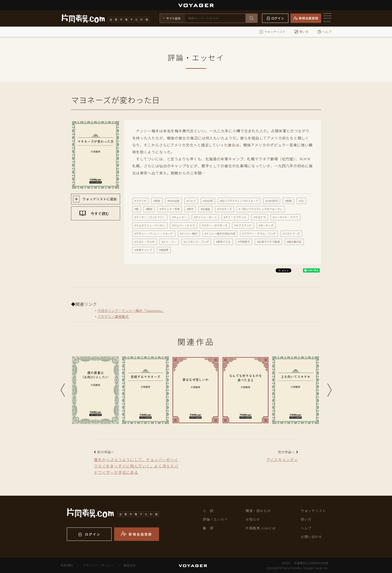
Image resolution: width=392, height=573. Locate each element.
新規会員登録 (308, 18)
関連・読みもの (258, 510)
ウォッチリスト (275, 31)
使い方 (303, 31)
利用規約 (67, 565)
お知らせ (253, 519)
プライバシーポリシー (98, 565)
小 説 (208, 510)
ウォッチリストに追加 (99, 198)
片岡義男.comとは (261, 528)
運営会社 (130, 565)
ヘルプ (326, 31)
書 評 (208, 528)
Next (329, 390)
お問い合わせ (311, 536)
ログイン (277, 18)
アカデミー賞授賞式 (113, 316)
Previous (62, 390)
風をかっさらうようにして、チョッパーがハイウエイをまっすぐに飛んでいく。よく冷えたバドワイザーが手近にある (136, 466)
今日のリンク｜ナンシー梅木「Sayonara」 (130, 310)
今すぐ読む (99, 213)
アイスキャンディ (282, 459)
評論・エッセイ (215, 519)
